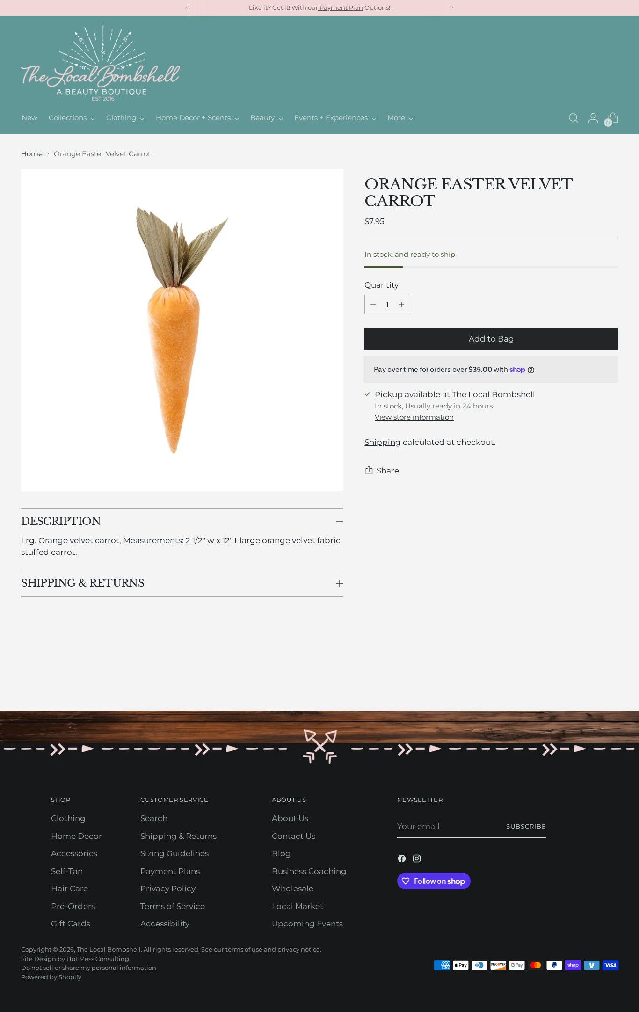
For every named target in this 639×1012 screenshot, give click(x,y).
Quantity (381, 285)
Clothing (68, 818)
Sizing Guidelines (174, 853)
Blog (281, 853)
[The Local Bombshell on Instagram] (417, 860)
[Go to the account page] (593, 118)
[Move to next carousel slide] (610, 678)
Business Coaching (309, 871)
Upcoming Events (307, 923)
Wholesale (292, 888)
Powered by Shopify (51, 977)
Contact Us (293, 836)
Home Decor (76, 836)
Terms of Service (172, 906)
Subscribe (526, 826)
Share (388, 470)
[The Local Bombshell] (100, 63)
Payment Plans (170, 871)
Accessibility (164, 923)
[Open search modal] (573, 118)
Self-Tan (67, 871)
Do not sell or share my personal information (88, 967)
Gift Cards (70, 923)
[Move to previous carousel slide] (588, 679)
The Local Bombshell (109, 949)
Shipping (382, 442)
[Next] (451, 8)
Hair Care (69, 888)
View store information (414, 417)
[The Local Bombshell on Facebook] (402, 860)
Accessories (74, 853)
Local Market (297, 906)
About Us (290, 818)
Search (153, 818)
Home (32, 153)
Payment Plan (340, 7)
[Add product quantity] (401, 304)
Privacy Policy (168, 888)
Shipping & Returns (178, 836)
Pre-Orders (73, 906)
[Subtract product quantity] (373, 304)
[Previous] (187, 8)
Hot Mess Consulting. (98, 958)
